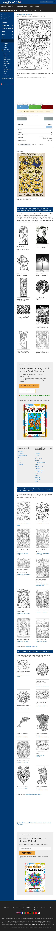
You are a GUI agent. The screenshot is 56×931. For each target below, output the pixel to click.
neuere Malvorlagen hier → (31, 646)
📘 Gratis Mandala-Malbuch (7, 84)
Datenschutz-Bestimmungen (30, 909)
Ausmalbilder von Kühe (42, 641)
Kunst (23, 14)
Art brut (37, 455)
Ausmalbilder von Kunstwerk (43, 523)
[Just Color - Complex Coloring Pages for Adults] (18, 912)
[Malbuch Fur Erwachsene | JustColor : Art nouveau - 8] (23, 271)
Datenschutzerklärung (24, 857)
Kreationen (33, 10)
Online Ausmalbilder (24, 10)
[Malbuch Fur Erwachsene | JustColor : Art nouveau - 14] (23, 349)
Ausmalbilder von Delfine (23, 737)
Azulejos (37, 460)
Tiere (19, 457)
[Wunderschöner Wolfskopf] (23, 784)
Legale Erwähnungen (45, 907)
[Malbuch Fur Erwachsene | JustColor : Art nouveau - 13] (42, 324)
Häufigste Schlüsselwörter (28, 907)
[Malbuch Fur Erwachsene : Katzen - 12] (42, 784)
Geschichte (20, 464)
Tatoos (36, 481)
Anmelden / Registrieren (46, 1)
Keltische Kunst (39, 466)
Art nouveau (28, 14)
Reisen (19, 460)
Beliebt (31, 6)
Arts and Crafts (38, 458)
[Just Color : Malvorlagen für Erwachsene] (12, 2)
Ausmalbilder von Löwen (23, 762)
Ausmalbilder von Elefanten (43, 737)
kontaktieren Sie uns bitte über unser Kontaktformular (35, 924)
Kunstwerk (37, 468)
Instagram (32, 904)
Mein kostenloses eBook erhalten (26, 853)
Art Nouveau (49, 127)
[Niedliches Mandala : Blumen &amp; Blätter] (23, 703)
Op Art (36, 473)
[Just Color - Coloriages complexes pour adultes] (22, 912)
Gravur (36, 464)
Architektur (37, 453)
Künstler (37, 6)
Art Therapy (20, 453)
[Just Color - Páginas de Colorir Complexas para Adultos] (33, 912)
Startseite (3, 6)
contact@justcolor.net (28, 925)
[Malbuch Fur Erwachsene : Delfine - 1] (23, 731)
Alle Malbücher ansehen (27, 391)
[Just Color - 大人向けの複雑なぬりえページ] (39, 912)
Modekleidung (38, 471)
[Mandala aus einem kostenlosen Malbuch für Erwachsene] (42, 679)
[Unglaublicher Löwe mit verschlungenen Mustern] (23, 758)
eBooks (40, 10)
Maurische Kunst (39, 470)
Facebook (24, 904)
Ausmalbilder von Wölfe (23, 788)
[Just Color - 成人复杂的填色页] (36, 912)
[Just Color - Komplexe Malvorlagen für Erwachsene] (30, 912)
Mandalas (20, 451)
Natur (19, 459)
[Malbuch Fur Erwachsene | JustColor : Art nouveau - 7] (42, 243)
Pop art (37, 475)
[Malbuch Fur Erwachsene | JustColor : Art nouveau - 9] (42, 271)
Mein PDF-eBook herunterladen (29, 385)
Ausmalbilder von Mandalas (43, 686)
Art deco (37, 457)
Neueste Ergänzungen (22, 6)
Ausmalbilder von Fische (42, 612)
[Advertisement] (35, 90)
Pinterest (28, 904)
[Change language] (54, 2)
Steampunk (38, 477)
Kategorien (10, 6)
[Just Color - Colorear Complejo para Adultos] (28, 912)
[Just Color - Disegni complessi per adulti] (25, 912)
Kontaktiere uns (37, 907)
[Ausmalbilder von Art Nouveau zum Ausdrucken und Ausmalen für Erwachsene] (17, 822)
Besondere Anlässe (22, 455)
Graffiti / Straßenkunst (40, 462)
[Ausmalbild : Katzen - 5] (42, 698)
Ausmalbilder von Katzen (42, 705)
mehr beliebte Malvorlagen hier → (33, 794)
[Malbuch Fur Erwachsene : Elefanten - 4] (42, 731)
